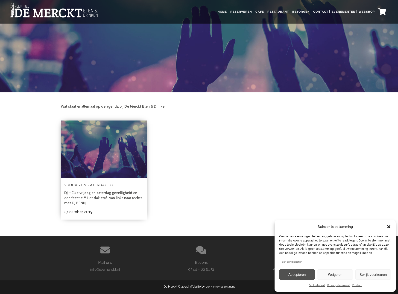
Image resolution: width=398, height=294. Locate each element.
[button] (388, 226)
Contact (357, 285)
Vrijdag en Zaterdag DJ (88, 185)
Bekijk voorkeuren (373, 274)
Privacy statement (338, 285)
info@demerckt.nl (105, 269)
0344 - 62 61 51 (201, 269)
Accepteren (297, 274)
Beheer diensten (291, 261)
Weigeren (335, 274)
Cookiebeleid (317, 285)
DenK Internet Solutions (220, 286)
